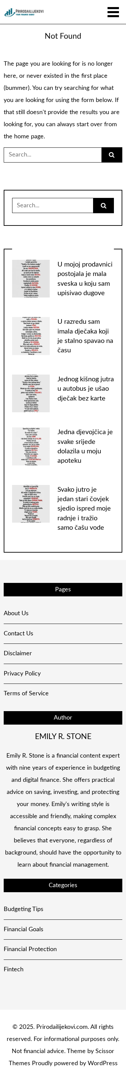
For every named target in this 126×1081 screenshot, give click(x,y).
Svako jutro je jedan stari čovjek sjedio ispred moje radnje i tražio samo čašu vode (84, 508)
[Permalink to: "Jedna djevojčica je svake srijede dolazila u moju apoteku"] (31, 446)
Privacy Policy (22, 674)
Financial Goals (23, 930)
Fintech (14, 970)
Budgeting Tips (23, 909)
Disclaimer (18, 654)
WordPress (103, 1063)
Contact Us (18, 634)
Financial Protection (30, 949)
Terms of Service (26, 694)
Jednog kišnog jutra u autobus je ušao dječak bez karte (85, 389)
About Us (16, 614)
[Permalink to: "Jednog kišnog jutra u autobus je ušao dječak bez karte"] (31, 393)
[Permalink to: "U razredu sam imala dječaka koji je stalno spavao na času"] (31, 336)
